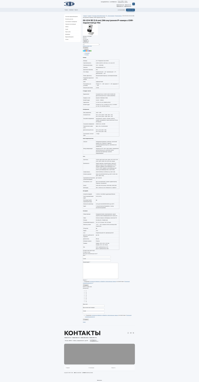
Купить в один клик (87, 46)
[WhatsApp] (90, 50)
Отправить (85, 319)
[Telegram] (88, 50)
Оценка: (85, 280)
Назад (84, 322)
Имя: (84, 255)
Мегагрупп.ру (99, 380)
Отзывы (87, 54)
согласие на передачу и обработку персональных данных (103, 281)
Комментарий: (86, 262)
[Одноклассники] (86, 50)
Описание (87, 53)
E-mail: (84, 258)
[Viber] (89, 50)
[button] (130, 10)
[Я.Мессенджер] (83, 50)
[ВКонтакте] (85, 50)
